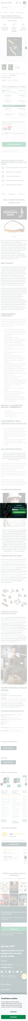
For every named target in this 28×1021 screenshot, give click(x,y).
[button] (13, 512)
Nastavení (13, 1012)
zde (21, 1007)
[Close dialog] (25, 503)
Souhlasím (13, 1017)
